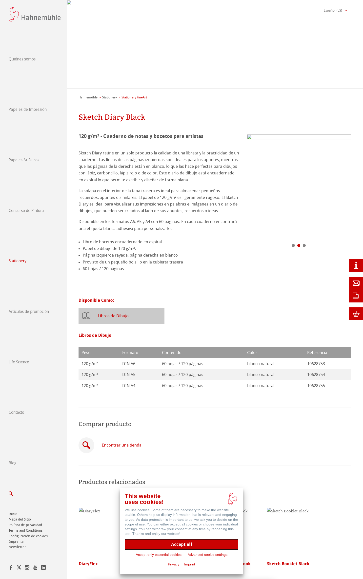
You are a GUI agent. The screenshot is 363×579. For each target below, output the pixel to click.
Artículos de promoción (29, 311)
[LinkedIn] (43, 568)
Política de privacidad (25, 525)
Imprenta (16, 542)
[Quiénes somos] (356, 265)
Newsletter (17, 547)
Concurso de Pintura (26, 210)
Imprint (189, 564)
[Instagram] (27, 568)
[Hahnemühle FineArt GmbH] (34, 14)
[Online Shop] (356, 313)
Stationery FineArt (134, 97)
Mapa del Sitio (20, 519)
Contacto (16, 412)
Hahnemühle (88, 97)
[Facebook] (11, 568)
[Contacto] (356, 283)
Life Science (19, 362)
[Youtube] (35, 568)
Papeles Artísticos (24, 160)
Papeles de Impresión (28, 109)
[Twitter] (19, 568)
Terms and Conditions (25, 530)
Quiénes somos (22, 59)
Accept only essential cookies (159, 555)
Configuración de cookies (28, 536)
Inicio (13, 514)
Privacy (173, 564)
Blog (12, 463)
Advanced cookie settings (207, 555)
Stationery (17, 261)
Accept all (181, 544)
